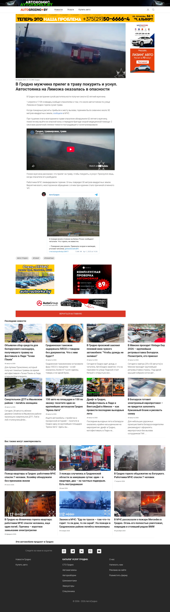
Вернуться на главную (70, 314)
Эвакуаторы (68, 586)
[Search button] (148, 9)
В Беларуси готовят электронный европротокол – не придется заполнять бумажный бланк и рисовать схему (145, 406)
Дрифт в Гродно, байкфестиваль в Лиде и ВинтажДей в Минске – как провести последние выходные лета (105, 406)
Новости (58, 9)
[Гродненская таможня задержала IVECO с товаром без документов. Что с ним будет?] (64, 333)
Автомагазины (69, 570)
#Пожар (36, 258)
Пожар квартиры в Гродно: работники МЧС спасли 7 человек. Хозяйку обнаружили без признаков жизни (30, 477)
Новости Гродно (23, 559)
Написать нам (116, 564)
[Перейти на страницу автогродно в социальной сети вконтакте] (81, 551)
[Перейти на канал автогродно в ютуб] (99, 551)
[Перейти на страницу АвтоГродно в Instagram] (64, 551)
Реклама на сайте (117, 570)
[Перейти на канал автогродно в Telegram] (73, 551)
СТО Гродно (68, 564)
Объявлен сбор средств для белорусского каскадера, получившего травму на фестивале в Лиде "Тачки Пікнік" (21, 352)
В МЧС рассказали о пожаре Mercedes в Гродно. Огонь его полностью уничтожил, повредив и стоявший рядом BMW (138, 523)
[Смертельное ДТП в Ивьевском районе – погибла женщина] (23, 387)
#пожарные (49, 258)
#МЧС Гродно (22, 258)
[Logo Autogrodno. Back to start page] (34, 9)
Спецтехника (68, 591)
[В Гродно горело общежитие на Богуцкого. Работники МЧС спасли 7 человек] (139, 458)
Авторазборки (69, 575)
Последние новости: (15, 321)
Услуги (70, 9)
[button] (148, 9)
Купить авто (84, 9)
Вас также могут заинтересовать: (23, 441)
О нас (111, 559)
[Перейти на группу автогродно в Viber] (90, 551)
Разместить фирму (118, 575)
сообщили (58, 113)
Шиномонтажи (69, 580)
